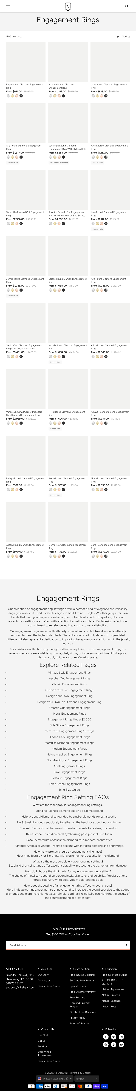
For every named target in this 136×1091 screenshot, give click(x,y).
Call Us (42, 1040)
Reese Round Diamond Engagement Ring (67, 480)
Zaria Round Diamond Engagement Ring (109, 546)
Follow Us (110, 1029)
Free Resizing (77, 997)
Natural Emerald (111, 995)
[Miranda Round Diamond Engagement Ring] (68, 62)
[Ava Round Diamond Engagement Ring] (110, 256)
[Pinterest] (106, 1045)
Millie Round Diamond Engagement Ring (67, 413)
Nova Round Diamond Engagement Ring (109, 480)
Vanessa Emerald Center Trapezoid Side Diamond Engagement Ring (24, 413)
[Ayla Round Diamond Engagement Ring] (110, 190)
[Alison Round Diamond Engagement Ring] (26, 522)
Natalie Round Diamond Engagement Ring (68, 347)
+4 (21, 96)
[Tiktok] (113, 1045)
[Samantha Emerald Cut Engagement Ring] (26, 190)
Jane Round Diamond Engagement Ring (109, 86)
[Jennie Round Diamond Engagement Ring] (26, 256)
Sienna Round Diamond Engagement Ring (67, 546)
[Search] (127, 6)
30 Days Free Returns (82, 980)
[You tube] (121, 1045)
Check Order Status (49, 986)
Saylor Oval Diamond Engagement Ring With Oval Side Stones (24, 347)
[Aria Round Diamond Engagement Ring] (26, 123)
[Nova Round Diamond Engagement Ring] (110, 456)
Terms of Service (79, 1023)
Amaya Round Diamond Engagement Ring (110, 413)
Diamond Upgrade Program (80, 1004)
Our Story (43, 974)
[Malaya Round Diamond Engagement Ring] (26, 456)
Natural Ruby (109, 1006)
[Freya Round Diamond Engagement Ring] (26, 62)
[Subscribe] (124, 945)
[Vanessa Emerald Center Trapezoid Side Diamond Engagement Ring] (26, 389)
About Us (46, 969)
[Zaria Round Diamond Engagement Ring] (110, 522)
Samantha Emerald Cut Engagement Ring (25, 214)
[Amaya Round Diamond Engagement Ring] (110, 389)
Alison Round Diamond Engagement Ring (25, 546)
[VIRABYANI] (68, 6)
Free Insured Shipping (82, 974)
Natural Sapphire (111, 1000)
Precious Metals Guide (114, 974)
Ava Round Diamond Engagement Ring (108, 280)
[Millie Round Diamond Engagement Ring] (68, 389)
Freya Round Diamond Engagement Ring (24, 86)
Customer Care (81, 969)
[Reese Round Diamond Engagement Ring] (68, 456)
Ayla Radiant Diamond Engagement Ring (109, 147)
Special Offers (78, 986)
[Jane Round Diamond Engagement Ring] (110, 62)
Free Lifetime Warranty (82, 991)
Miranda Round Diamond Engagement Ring (61, 86)
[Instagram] (121, 1037)
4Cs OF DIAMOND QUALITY (112, 982)
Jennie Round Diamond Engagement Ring (25, 280)
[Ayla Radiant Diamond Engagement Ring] (110, 123)
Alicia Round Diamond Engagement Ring (109, 347)
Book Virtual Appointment (45, 1053)
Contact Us (44, 980)
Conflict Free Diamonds (83, 1012)
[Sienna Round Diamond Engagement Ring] (68, 522)
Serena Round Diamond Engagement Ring (68, 280)
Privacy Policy (77, 1017)
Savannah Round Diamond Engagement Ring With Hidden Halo (67, 147)
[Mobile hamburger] (8, 6)
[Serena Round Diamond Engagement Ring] (68, 256)
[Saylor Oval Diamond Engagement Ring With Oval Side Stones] (26, 323)
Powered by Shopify (80, 1072)
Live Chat (43, 1035)
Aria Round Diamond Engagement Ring (23, 147)
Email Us (42, 1046)
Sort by (126, 36)
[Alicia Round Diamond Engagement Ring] (110, 323)
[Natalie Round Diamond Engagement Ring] (68, 323)
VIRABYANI (61, 1072)
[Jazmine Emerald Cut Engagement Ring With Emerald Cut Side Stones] (68, 190)
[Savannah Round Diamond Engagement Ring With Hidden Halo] (68, 123)
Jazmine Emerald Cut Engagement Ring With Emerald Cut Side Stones (67, 214)
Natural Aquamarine (113, 989)
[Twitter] (113, 1037)
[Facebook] (106, 1037)
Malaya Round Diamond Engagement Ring (25, 480)
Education (111, 969)
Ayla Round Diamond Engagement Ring (109, 214)
